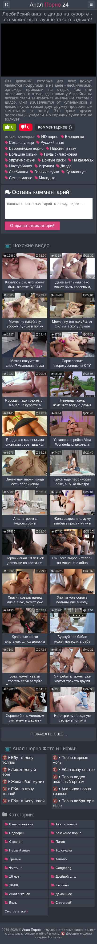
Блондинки (74, 137)
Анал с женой (19, 894)
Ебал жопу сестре (77, 769)
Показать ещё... (48, 734)
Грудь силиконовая (60, 154)
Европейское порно (26, 148)
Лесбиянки (18, 172)
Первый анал (19, 850)
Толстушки (63, 850)
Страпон (15, 841)
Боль (12, 902)
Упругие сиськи (21, 160)
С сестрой (63, 902)
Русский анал (52, 143)
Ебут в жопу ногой (27, 801)
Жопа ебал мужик (27, 781)
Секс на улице (21, 143)
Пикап (60, 841)
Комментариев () (55, 127)
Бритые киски (53, 160)
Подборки (16, 833)
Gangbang (63, 868)
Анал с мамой (66, 824)
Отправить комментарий (32, 226)
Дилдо (66, 166)
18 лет (13, 876)
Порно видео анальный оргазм (69, 779)
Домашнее (63, 894)
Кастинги (62, 885)
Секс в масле (20, 178)
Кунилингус (75, 172)
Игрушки (46, 166)
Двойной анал (66, 876)
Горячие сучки (46, 172)
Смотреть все (16, 911)
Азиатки (61, 859)
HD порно (49, 137)
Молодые (46, 178)
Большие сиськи (22, 154)
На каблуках (82, 160)
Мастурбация (20, 166)
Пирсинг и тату (62, 148)
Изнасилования (20, 824)
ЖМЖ (13, 885)
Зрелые (14, 859)
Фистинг (15, 868)
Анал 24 (49, 4)
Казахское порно (68, 833)
